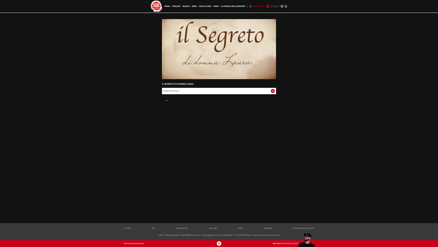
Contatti (240, 228)
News (194, 6)
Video (216, 6)
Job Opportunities (182, 228)
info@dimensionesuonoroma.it (269, 235)
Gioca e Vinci (205, 6)
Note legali (213, 228)
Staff (153, 228)
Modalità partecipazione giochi (303, 228)
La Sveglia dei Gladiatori (233, 6)
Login (275, 6)
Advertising (268, 228)
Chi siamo (127, 228)
